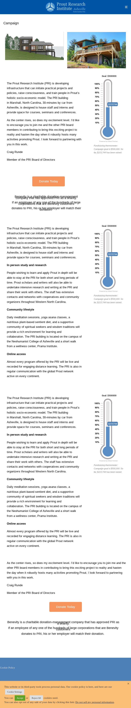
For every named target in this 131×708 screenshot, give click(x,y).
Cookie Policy (7, 667)
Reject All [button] (36, 698)
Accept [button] (20, 698)
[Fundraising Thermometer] (109, 107)
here (91, 686)
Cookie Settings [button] (14, 692)
